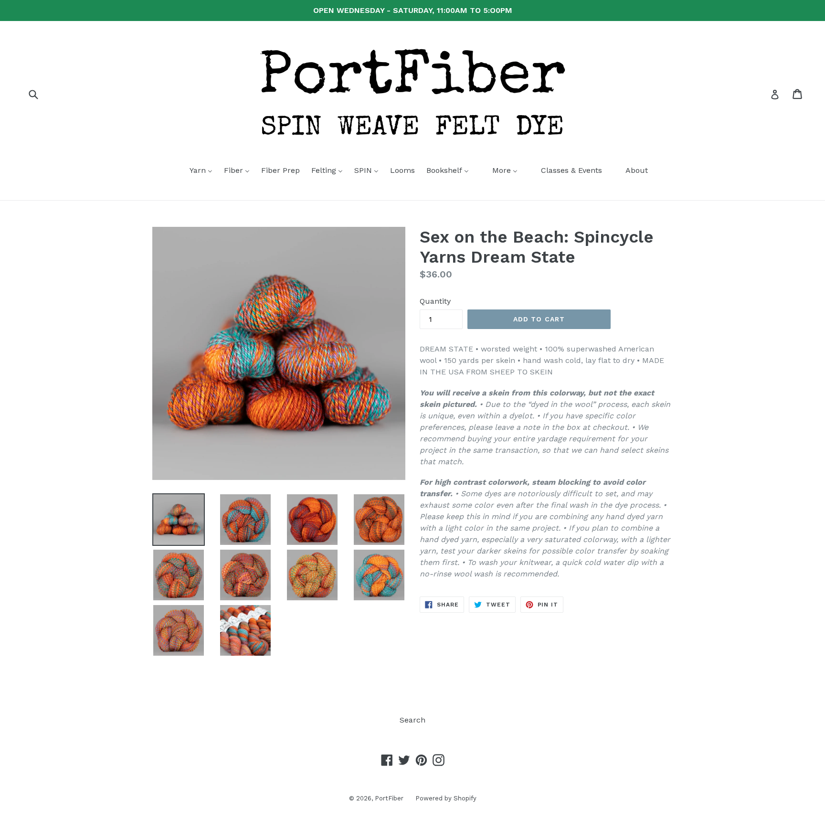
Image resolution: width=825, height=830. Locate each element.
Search (412, 719)
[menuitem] (195, 171)
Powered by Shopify (445, 798)
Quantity (435, 301)
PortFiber (389, 798)
